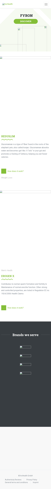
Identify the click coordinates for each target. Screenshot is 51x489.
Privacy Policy (31, 480)
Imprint (35, 482)
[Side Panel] (46, 4)
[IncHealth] (7, 4)
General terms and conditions (16, 482)
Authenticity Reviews (13, 480)
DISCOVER (25, 21)
